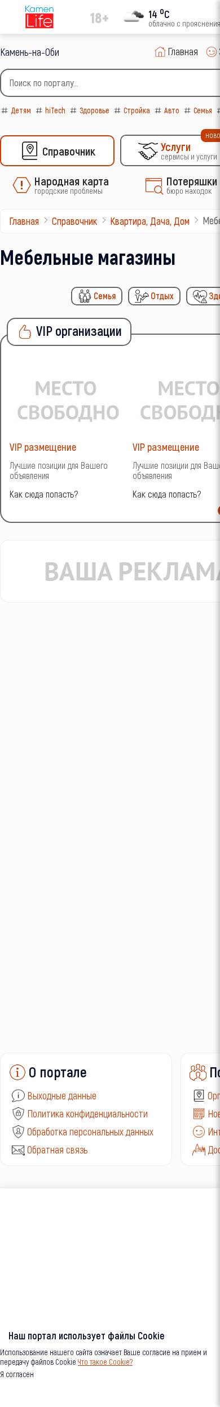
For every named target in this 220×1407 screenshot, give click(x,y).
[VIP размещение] (68, 400)
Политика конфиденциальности (87, 1113)
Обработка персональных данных (90, 1131)
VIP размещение (43, 446)
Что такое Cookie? (105, 1361)
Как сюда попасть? (44, 494)
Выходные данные (61, 1095)
